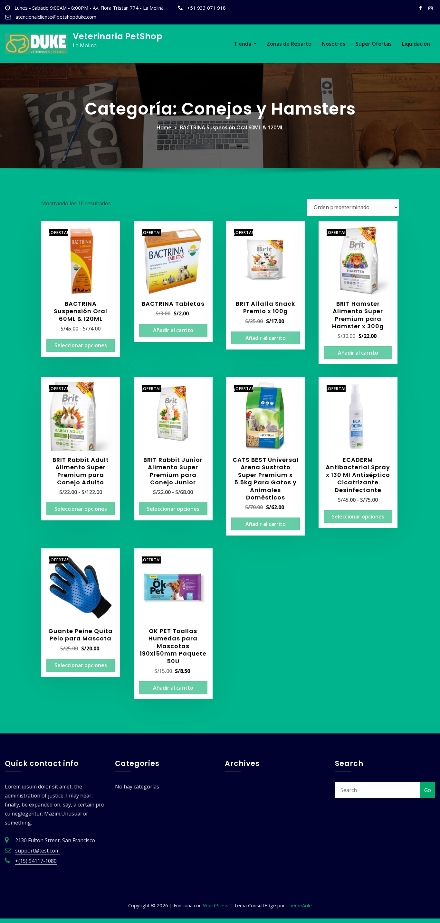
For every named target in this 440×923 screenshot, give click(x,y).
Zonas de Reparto (289, 43)
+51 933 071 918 (206, 8)
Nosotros (333, 43)
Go (427, 790)
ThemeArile (299, 905)
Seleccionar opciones (80, 345)
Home (164, 127)
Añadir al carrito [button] (173, 330)
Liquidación (416, 43)
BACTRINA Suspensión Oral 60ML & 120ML (231, 127)
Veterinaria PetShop (118, 36)
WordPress (215, 905)
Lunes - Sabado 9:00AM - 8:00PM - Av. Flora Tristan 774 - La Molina (89, 8)
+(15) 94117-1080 (36, 860)
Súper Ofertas (374, 43)
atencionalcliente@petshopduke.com (55, 17)
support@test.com (37, 850)
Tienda (243, 43)
